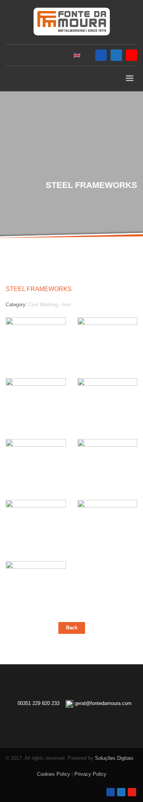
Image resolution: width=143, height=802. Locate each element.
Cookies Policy (53, 774)
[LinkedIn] (116, 55)
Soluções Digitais (114, 758)
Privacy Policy (90, 774)
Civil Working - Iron (50, 304)
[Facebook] (101, 55)
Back (71, 627)
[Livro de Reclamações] (71, 722)
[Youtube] (131, 55)
